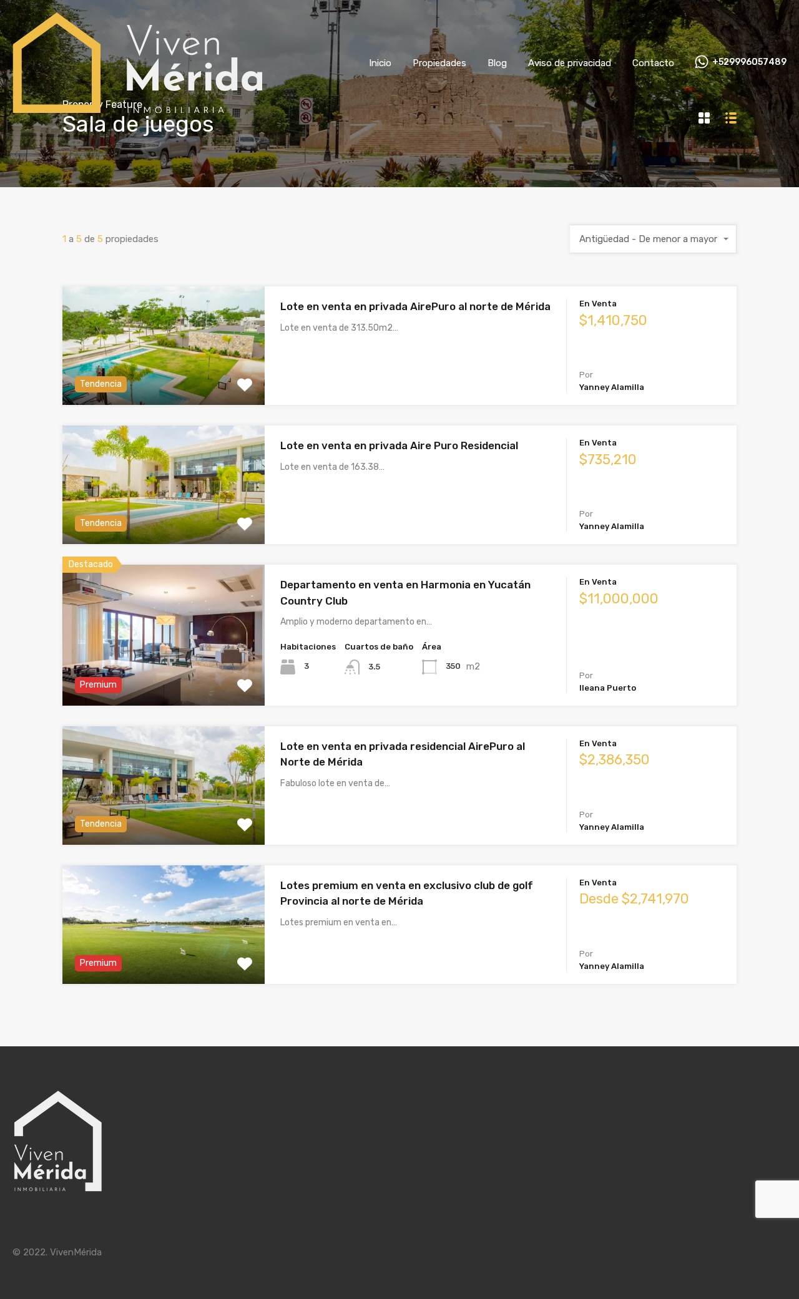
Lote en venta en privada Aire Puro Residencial (399, 445)
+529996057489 (749, 62)
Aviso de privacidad (569, 63)
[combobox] (653, 239)
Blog (497, 63)
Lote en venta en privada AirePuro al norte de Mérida (415, 306)
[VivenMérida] (137, 107)
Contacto (653, 63)
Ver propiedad (164, 381)
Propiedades (439, 63)
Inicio (380, 63)
